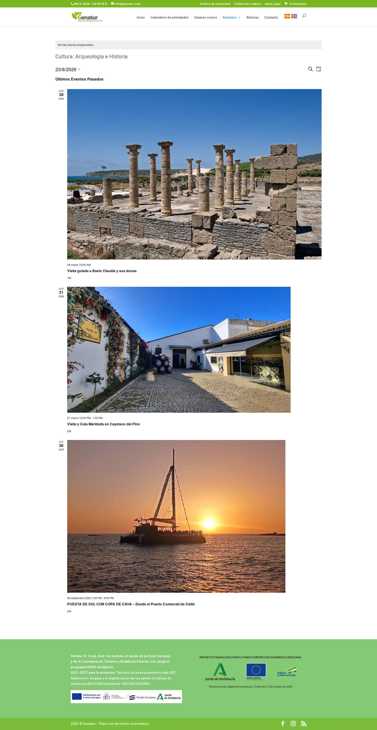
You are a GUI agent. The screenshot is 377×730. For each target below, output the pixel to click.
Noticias (253, 17)
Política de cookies (247, 3)
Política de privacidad (215, 3)
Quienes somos (205, 17)
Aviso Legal (273, 3)
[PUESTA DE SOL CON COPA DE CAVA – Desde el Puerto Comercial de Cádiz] (194, 516)
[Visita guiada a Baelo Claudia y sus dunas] (194, 174)
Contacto (271, 17)
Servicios (229, 17)
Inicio (141, 17)
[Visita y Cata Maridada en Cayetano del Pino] (194, 350)
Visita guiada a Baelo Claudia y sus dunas (102, 270)
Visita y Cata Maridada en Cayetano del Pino (103, 423)
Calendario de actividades (170, 17)
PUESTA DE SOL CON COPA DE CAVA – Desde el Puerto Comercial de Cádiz (131, 603)
